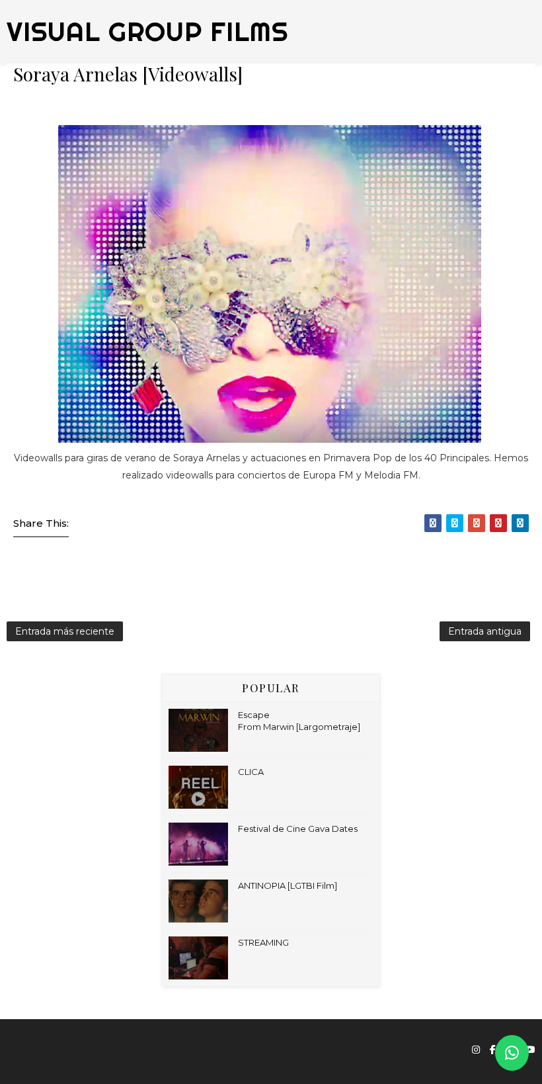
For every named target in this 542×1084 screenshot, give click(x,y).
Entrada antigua (485, 631)
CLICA (251, 771)
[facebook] (492, 1050)
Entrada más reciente (64, 631)
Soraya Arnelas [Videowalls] (128, 74)
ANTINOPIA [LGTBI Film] (287, 885)
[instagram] (476, 1050)
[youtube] (530, 1050)
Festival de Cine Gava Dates (298, 828)
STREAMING (263, 942)
